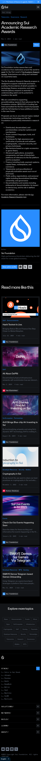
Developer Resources (10, 470)
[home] (4, 7)
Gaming (26, 570)
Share (36, 45)
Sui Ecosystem (8, 418)
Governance (15, 17)
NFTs (20, 570)
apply (3, 72)
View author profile (10, 267)
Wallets (28, 470)
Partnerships (18, 418)
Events (5, 518)
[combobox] (5, 759)
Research (23, 17)
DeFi (4, 320)
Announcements (12, 320)
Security (21, 470)
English (3, 759)
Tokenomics (5, 17)
